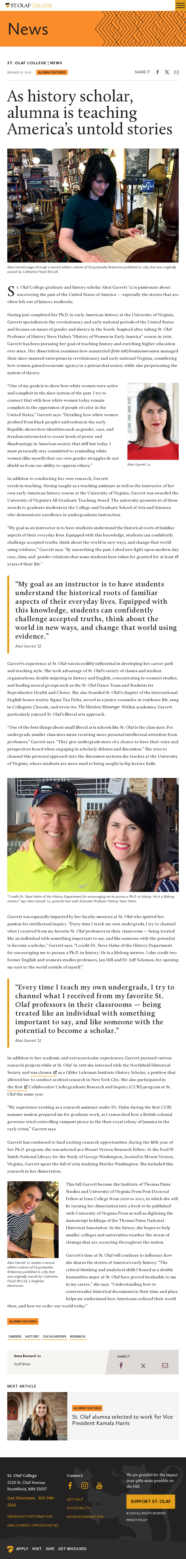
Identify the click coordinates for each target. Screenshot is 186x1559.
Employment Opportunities (33, 1525)
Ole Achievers (54, 1336)
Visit (37, 1548)
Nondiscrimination (85, 1517)
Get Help (75, 1499)
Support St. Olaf (151, 1501)
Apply (22, 1548)
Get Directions (21, 1498)
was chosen (41, 1073)
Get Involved (72, 1548)
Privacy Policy (137, 1520)
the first (15, 1087)
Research (77, 1336)
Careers (14, 1336)
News (56, 63)
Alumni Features (52, 72)
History (32, 1336)
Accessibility (78, 1508)
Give (50, 1548)
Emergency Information (30, 1517)
